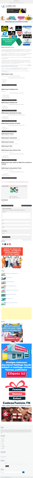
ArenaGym (4, 127)
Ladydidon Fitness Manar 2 (6, 157)
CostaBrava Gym (5, 106)
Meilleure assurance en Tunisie (26, 205)
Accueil (3, 438)
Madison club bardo (5, 128)
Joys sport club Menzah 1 (6, 118)
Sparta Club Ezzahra (5, 108)
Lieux (2, 443)
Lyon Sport (4, 82)
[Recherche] (23, 472)
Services (3, 441)
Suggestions (3, 446)
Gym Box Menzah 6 (5, 117)
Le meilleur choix (11, 6)
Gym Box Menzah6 (5, 174)
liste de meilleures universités (27, 57)
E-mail (3, 223)
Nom (3, 220)
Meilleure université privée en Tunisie (7, 205)
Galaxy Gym (4, 81)
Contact (3, 448)
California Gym (5, 80)
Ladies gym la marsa (5, 156)
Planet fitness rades (5, 107)
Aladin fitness (4, 79)
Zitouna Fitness (5, 129)
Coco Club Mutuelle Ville (6, 155)
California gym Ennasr (5, 116)
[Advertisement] (16, 313)
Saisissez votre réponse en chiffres (4, 231)
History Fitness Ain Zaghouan (6, 175)
